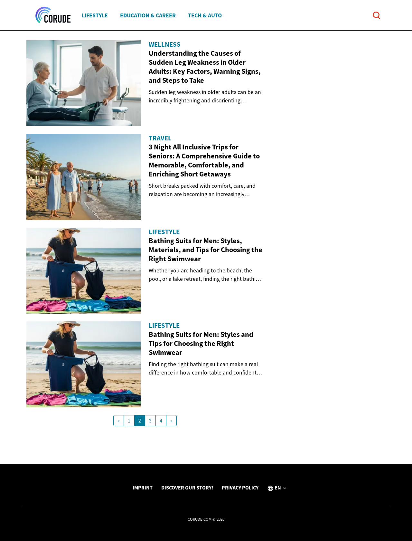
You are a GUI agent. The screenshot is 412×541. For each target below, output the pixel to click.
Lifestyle (95, 15)
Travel (160, 138)
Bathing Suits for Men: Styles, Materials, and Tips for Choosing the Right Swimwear (205, 249)
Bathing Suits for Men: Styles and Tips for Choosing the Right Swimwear (201, 343)
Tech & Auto (205, 15)
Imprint (143, 487)
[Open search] (376, 15)
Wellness (165, 44)
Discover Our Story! (187, 487)
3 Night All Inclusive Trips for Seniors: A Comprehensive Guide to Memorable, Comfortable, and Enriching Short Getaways (204, 160)
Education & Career (148, 15)
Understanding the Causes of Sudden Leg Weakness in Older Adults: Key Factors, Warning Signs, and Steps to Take (205, 67)
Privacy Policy (240, 487)
